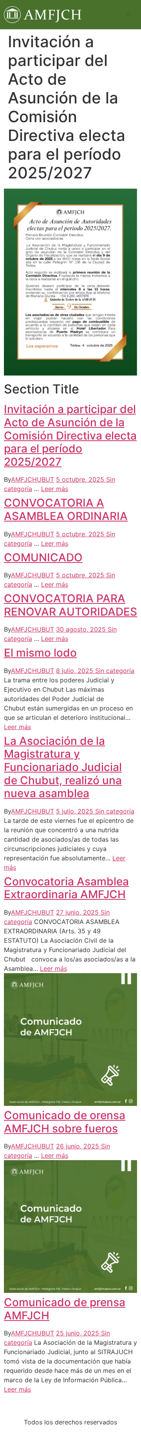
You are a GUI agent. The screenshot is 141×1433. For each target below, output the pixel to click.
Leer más (54, 489)
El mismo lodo (40, 652)
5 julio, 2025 (75, 811)
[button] (129, 14)
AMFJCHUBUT (32, 479)
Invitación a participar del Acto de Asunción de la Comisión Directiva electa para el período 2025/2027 (70, 435)
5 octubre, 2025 (81, 479)
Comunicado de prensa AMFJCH (64, 1309)
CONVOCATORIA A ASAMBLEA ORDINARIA (66, 509)
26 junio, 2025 (78, 1146)
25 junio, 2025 (78, 1333)
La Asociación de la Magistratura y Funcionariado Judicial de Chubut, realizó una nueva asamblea (63, 767)
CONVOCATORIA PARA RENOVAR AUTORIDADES (70, 605)
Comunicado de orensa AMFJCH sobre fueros (64, 1122)
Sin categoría (114, 671)
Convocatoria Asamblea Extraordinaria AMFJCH (66, 888)
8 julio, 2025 (75, 671)
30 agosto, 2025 (82, 629)
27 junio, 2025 (78, 912)
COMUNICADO (43, 557)
